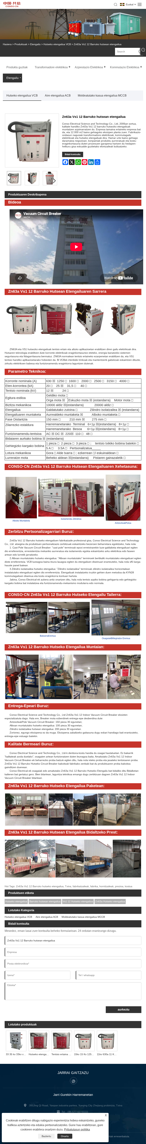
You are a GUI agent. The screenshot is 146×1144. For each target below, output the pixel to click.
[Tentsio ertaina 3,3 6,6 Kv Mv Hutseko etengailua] (61, 1041)
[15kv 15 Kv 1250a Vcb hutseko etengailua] (84, 1041)
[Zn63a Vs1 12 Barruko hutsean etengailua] (32, 178)
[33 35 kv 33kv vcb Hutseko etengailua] (16, 1041)
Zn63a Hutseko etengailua (110, 901)
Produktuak (20, 44)
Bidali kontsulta (72, 154)
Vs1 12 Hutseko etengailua (78, 901)
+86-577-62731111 (77, 1111)
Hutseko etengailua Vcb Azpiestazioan (39, 1054)
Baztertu (46, 1136)
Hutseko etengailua (16, 901)
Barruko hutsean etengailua (45, 901)
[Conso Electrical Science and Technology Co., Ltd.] (12, 6)
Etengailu (35, 44)
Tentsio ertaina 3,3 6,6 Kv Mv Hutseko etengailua (62, 1054)
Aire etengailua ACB (58, 95)
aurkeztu (123, 1009)
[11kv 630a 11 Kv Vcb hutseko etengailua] (107, 1041)
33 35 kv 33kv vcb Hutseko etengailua (16, 1054)
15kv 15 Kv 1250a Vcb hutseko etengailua (85, 1054)
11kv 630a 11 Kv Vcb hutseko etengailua (107, 1054)
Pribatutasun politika (77, 1129)
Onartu (65, 1136)
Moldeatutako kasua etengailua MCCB (102, 95)
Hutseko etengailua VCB (57, 44)
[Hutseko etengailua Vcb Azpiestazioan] (38, 1041)
